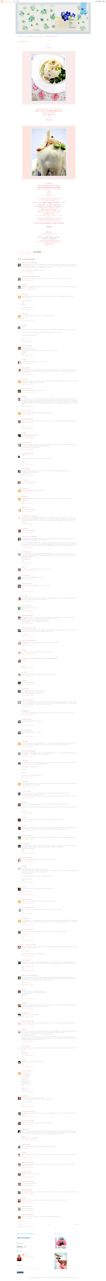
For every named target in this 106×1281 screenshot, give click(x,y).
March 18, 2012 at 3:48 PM (27, 1167)
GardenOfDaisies (25, 1206)
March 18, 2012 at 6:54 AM (27, 1158)
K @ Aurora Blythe (26, 1190)
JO (52, 245)
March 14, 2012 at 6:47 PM (27, 861)
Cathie (23, 817)
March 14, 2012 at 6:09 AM (27, 668)
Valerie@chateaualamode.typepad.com (30, 276)
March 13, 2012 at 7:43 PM (27, 414)
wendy (23, 1003)
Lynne (23, 680)
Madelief (23, 761)
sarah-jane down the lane (27, 628)
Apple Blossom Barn (26, 929)
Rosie (23, 1029)
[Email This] (34, 252)
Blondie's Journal (25, 584)
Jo (47, 239)
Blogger (76, 1278)
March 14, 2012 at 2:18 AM (27, 524)
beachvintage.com (25, 899)
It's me (23, 480)
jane (22, 360)
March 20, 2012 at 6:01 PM (27, 1202)
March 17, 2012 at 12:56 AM (28, 1140)
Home (20, 36)
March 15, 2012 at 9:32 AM (28, 925)
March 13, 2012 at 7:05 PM (27, 392)
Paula (23, 397)
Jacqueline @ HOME (26, 615)
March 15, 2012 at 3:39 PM (27, 971)
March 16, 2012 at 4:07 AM (27, 1091)
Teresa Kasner (25, 469)
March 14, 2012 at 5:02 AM (27, 636)
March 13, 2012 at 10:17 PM (27, 464)
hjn (22, 989)
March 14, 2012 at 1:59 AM (27, 511)
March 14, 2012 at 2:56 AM (28, 532)
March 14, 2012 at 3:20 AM (27, 563)
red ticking (24, 689)
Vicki (23, 826)
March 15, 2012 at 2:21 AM (27, 895)
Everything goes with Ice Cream (28, 254)
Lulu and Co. (24, 844)
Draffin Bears (25, 960)
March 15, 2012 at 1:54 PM (27, 940)
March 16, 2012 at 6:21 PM (27, 1124)
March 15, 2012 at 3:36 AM (28, 914)
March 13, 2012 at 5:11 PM (27, 309)
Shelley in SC (24, 411)
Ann (22, 650)
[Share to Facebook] (39, 252)
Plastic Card (24, 893)
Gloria (23, 802)
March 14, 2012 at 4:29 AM (27, 623)
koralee (25, 1255)
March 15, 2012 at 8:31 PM (27, 1025)
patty (23, 433)
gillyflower (24, 1096)
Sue (22, 1198)
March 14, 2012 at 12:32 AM (28, 484)
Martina (23, 596)
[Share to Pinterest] (40, 252)
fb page (47, 204)
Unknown (24, 294)
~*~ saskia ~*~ (25, 791)
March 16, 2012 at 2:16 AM (27, 1066)
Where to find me (33, 36)
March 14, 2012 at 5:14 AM (27, 645)
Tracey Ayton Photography (27, 751)
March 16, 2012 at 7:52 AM (28, 1107)
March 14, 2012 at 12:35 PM (28, 787)
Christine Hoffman (26, 346)
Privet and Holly (25, 1071)
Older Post (77, 1224)
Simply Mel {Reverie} (26, 454)
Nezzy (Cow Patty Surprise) (28, 945)
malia (23, 1153)
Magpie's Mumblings (26, 1162)
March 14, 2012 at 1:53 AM (27, 503)
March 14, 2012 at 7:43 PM (27, 882)
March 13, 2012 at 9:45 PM (27, 438)
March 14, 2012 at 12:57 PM (28, 798)
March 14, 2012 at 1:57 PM (27, 821)
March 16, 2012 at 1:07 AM (27, 1055)
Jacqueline (24, 1129)
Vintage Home (25, 442)
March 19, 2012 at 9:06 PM (28, 1194)
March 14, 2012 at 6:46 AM (27, 684)
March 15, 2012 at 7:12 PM (27, 1008)
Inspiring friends (51, 36)
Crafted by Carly (25, 719)
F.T (22, 887)
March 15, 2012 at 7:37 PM (27, 1016)
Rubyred (23, 496)
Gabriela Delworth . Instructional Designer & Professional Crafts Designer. (38, 658)
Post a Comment (23, 1221)
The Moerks (24, 575)
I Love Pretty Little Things (27, 640)
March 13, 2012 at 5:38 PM (27, 341)
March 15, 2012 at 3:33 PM (27, 955)
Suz (22, 1060)
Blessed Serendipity (26, 419)
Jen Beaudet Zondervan (27, 1111)
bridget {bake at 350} (26, 1215)
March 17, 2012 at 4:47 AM (27, 1148)
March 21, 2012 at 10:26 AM (28, 1210)
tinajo (23, 507)
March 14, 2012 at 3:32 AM (27, 579)
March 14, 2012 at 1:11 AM (27, 492)
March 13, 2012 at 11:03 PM (27, 475)
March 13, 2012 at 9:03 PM (27, 428)
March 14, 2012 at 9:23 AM (28, 715)
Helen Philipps (25, 552)
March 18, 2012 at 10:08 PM (28, 1177)
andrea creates (25, 606)
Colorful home (25, 1046)
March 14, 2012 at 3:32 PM (27, 853)
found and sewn (25, 835)
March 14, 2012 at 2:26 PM (28, 839)
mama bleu (24, 1013)
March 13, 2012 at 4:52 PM (27, 280)
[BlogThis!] (35, 252)
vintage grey (24, 368)
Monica (23, 285)
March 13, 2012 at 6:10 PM (27, 374)
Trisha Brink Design (26, 700)
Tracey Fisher (25, 1144)
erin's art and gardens (27, 907)
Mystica (23, 528)
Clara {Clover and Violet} (27, 1182)
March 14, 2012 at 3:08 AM (27, 547)
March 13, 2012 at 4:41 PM (27, 272)
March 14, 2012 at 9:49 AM (27, 737)
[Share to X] (37, 252)
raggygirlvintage (25, 1172)
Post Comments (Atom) (29, 1227)
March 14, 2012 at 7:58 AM (27, 706)
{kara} (23, 672)
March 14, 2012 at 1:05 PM (27, 813)
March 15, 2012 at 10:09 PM (28, 1041)
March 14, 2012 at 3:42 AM (27, 601)
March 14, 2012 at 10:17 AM (27, 746)
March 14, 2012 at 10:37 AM (28, 756)
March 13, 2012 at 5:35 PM (27, 320)
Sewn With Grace (26, 857)
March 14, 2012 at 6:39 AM (28, 676)
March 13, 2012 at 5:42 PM (27, 355)
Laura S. (23, 379)
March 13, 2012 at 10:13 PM (27, 449)
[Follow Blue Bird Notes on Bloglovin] (24, 1238)
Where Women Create (49, 234)
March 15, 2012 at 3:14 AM (27, 903)
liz (22, 567)
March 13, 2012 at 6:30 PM (27, 384)
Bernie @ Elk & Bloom (26, 1021)
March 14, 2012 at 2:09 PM (27, 831)
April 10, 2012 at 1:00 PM (27, 1218)
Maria (23, 866)
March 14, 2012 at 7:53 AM (27, 695)
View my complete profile (28, 1257)
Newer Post (20, 1224)
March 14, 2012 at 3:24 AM (27, 571)
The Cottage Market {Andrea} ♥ (29, 516)
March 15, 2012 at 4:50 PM (27, 998)
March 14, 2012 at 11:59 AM (28, 777)
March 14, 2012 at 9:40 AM (27, 726)
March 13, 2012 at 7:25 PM (27, 406)
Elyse (23, 325)
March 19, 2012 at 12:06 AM (28, 1185)
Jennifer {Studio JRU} (26, 1121)
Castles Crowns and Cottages (28, 262)
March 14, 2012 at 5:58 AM (27, 654)
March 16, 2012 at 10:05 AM (28, 1116)
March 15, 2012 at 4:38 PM (27, 985)
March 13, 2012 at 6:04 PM (27, 363)
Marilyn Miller (25, 389)
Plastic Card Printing (26, 891)
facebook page (49, 236)
